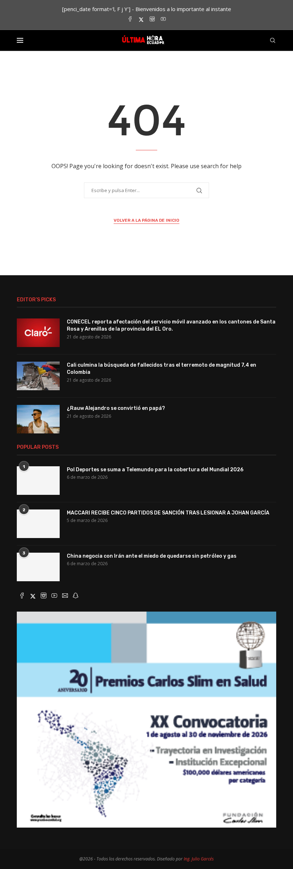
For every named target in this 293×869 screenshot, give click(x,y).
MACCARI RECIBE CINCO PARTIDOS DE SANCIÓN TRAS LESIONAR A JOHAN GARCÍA (168, 513)
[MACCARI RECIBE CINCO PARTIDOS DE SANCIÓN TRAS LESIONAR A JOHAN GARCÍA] (38, 523)
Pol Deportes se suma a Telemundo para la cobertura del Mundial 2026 (155, 470)
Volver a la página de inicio (146, 220)
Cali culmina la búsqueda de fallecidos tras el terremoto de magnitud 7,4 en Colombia (161, 368)
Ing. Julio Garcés (199, 859)
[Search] (272, 40)
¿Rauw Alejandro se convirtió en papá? (116, 408)
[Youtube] (163, 19)
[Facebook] (130, 19)
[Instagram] (152, 19)
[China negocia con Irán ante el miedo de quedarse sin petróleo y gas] (38, 567)
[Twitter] (141, 19)
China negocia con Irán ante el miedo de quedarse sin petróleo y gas (152, 556)
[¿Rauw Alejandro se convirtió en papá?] (38, 419)
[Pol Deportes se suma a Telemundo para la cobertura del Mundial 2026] (38, 480)
